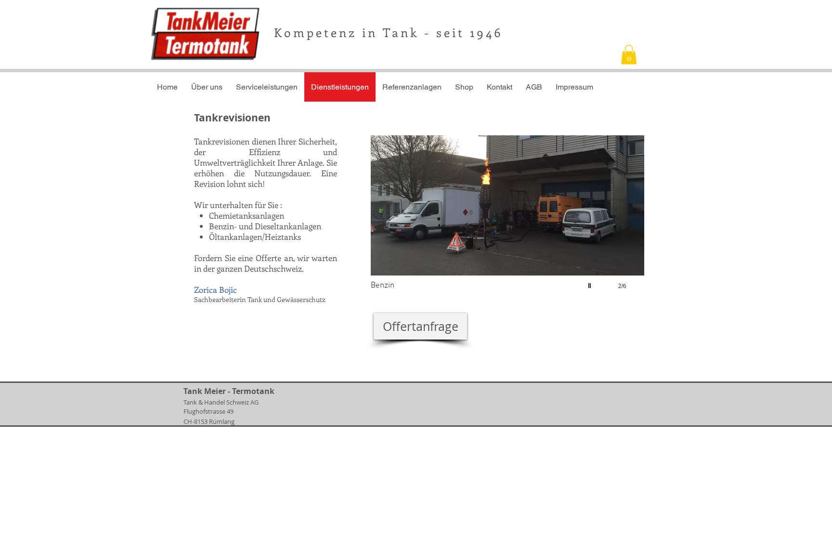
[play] (590, 283)
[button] (629, 55)
